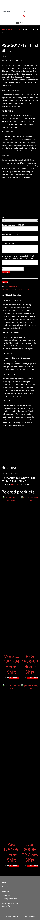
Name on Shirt (10, 234)
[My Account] (17, 18)
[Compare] (21, 18)
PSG (21, 29)
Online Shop (6, 887)
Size (4, 217)
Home (4, 29)
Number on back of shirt (13, 225)
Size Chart (5, 891)
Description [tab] (8, 289)
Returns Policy (7, 906)
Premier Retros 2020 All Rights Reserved (20, 917)
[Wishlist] (19, 18)
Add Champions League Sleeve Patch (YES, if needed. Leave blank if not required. (18, 257)
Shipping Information (9, 899)
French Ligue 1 (12, 29)
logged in (14, 484)
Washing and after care (10, 903)
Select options (14, 678)
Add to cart (6, 272)
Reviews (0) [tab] (24, 289)
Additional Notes (8, 244)
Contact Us (6, 896)
